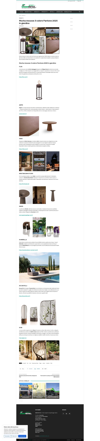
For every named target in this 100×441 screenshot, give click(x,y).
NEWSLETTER (68, 12)
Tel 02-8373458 (78, 439)
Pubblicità (68, 439)
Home (21, 12)
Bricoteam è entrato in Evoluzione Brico (26, 397)
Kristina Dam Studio (35, 363)
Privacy (48, 439)
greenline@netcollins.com (44, 436)
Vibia (51, 363)
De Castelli (24, 363)
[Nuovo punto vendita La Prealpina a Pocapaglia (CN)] (52, 391)
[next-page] (21, 400)
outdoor (44, 363)
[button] (79, 11)
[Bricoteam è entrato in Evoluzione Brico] (25, 391)
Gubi (30, 363)
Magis (40, 363)
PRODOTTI (44, 12)
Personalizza (7, 436)
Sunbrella (47, 363)
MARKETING (28, 12)
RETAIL (52, 12)
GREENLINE (59, 12)
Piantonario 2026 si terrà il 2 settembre (39, 397)
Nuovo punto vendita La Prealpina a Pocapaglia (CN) (53, 397)
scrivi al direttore (38, 417)
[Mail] (80, 1)
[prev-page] (20, 400)
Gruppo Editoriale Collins (27, 439)
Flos (27, 363)
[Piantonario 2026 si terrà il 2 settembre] (39, 391)
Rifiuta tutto (14, 436)
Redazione (73, 439)
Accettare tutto (22, 436)
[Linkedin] (78, 1)
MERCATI (36, 12)
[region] (15, 432)
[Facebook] (77, 1)
